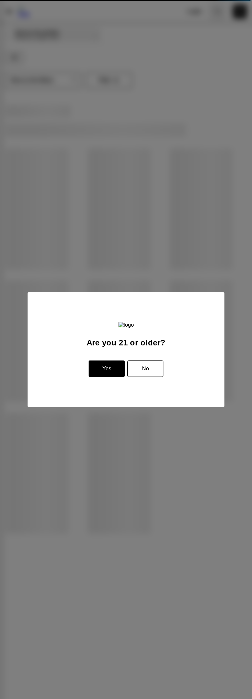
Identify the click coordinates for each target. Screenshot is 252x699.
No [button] (145, 368)
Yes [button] (106, 368)
